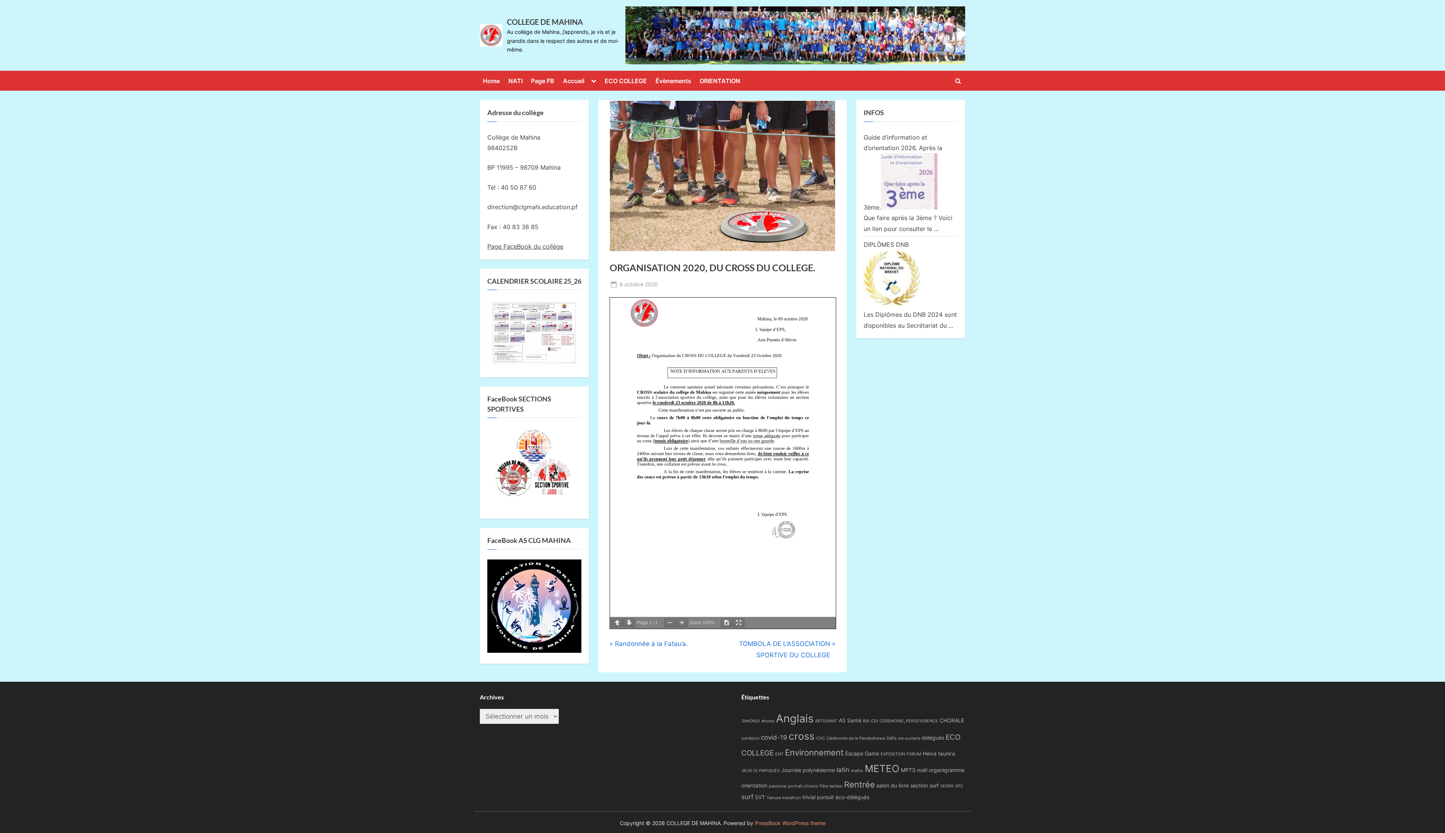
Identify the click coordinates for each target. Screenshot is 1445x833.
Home (491, 81)
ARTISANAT (826, 721)
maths (857, 770)
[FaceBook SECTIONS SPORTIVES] (534, 465)
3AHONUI (750, 721)
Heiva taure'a (939, 753)
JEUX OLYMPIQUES (760, 770)
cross (802, 736)
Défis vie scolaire (903, 738)
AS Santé (850, 720)
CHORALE (952, 720)
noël (922, 770)
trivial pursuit (818, 797)
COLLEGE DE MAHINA (545, 21)
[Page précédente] (617, 623)
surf (747, 797)
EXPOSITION (893, 754)
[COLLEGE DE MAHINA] (795, 35)
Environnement (814, 752)
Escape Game (862, 753)
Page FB (542, 81)
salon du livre (892, 785)
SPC (959, 786)
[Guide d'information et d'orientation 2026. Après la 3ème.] (909, 207)
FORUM (914, 754)
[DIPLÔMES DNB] (892, 304)
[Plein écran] (738, 623)
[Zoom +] (682, 623)
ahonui (767, 721)
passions (777, 786)
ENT (779, 754)
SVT (760, 797)
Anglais (795, 718)
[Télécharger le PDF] (726, 623)
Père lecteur (831, 786)
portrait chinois (803, 786)
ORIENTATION (720, 81)
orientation (754, 785)
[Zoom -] (669, 623)
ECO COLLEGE (626, 81)
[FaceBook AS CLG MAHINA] (534, 650)
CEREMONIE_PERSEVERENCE (908, 721)
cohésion (750, 738)
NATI (515, 81)
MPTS (908, 770)
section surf (924, 785)
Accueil (573, 81)
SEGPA (947, 786)
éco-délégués (852, 797)
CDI (874, 721)
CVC (820, 738)
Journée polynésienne (808, 770)
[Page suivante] (629, 623)
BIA (866, 721)
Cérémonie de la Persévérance (855, 738)
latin (843, 770)
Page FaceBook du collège (525, 246)
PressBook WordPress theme (790, 823)
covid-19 (774, 737)
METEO (882, 768)
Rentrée (859, 784)
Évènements (673, 81)
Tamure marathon (784, 797)
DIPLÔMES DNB (886, 244)
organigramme (946, 770)
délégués (933, 737)
